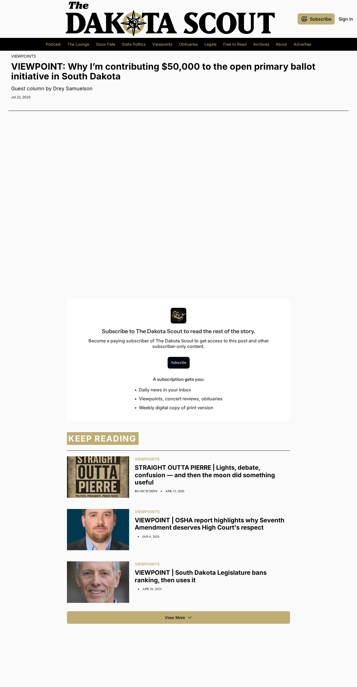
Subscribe (178, 362)
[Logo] (170, 19)
